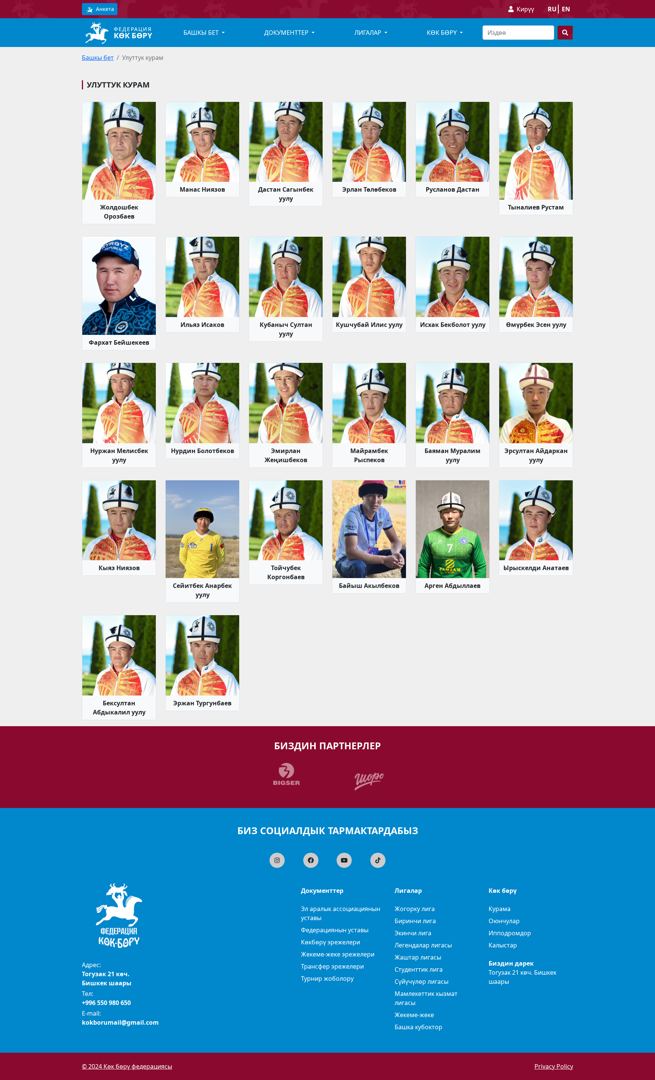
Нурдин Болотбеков (202, 451)
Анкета (104, 9)
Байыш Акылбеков (369, 585)
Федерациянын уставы (334, 930)
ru (552, 9)
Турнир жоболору (327, 978)
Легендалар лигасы (423, 945)
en (566, 9)
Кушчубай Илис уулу (369, 324)
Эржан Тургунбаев (202, 703)
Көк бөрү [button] (442, 32)
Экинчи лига (413, 933)
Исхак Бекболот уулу (453, 324)
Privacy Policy (553, 1066)
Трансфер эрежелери (332, 966)
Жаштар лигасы (418, 957)
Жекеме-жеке (414, 1015)
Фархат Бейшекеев (119, 342)
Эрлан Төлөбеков (369, 189)
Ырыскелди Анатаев (536, 568)
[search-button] (565, 32)
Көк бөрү (133, 35)
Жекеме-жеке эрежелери (338, 954)
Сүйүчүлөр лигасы (421, 981)
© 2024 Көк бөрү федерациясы (127, 1066)
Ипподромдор (510, 933)
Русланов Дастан (452, 189)
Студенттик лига (419, 969)
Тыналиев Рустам (536, 207)
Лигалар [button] (368, 32)
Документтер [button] (287, 32)
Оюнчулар (504, 921)
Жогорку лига (415, 909)
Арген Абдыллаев (453, 585)
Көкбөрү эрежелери (330, 942)
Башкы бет (98, 57)
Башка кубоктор (418, 1027)
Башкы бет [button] (201, 32)
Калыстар (503, 945)
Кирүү (525, 9)
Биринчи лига (415, 921)
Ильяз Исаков (202, 324)
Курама (500, 909)
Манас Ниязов (202, 189)
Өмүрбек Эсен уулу (536, 324)
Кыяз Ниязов (119, 568)
